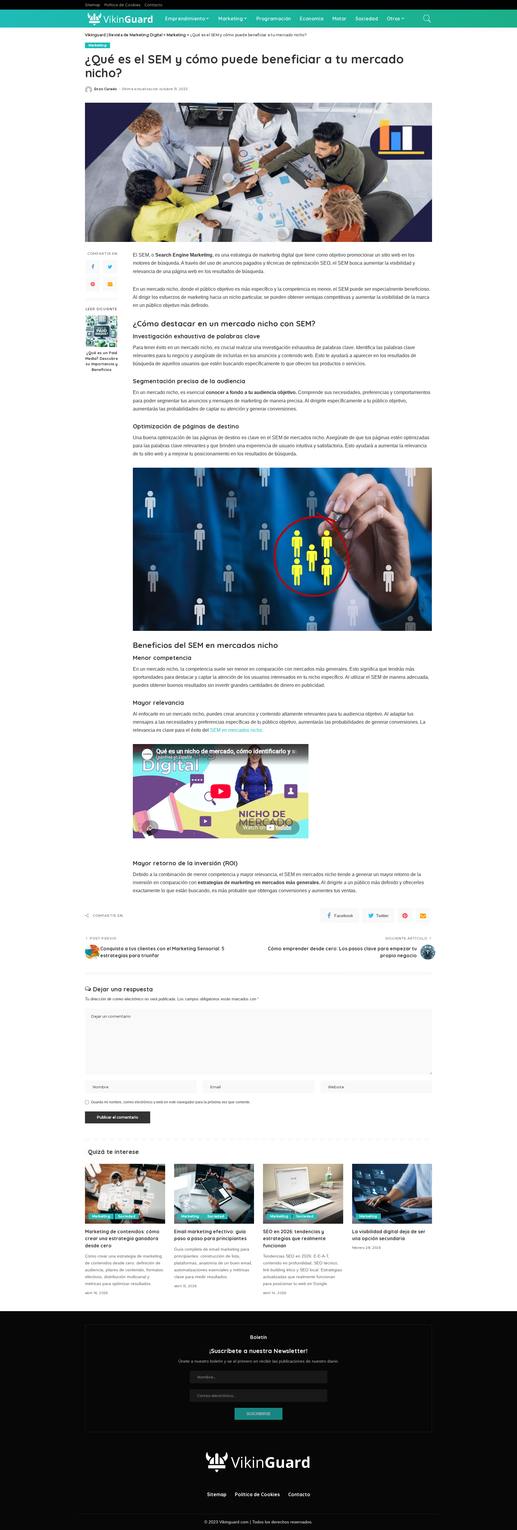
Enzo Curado (105, 89)
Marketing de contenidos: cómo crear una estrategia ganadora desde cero (122, 1238)
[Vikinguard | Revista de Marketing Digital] (120, 19)
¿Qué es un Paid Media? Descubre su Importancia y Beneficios (101, 361)
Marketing (98, 45)
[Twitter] (110, 267)
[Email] (110, 284)
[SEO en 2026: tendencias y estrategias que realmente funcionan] (303, 1194)
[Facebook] (93, 267)
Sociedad (126, 1216)
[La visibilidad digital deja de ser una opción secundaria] (392, 1194)
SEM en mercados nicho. (236, 730)
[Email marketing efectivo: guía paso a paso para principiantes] (214, 1194)
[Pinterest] (93, 284)
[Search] (427, 19)
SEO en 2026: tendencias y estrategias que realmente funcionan (294, 1238)
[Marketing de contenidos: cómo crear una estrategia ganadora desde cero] (125, 1194)
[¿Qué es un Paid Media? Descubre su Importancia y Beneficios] (101, 331)
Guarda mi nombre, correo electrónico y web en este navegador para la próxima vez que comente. (170, 1102)
